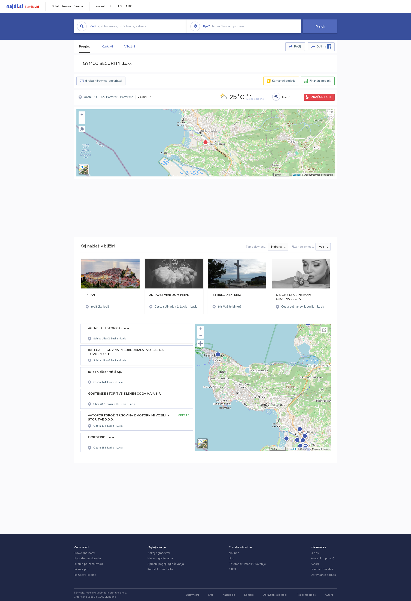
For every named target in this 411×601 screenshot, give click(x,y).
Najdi (320, 26)
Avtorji (315, 564)
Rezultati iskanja (85, 575)
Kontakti (107, 46)
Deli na (322, 46)
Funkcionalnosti (84, 553)
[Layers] (83, 169)
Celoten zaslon (331, 113)
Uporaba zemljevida (87, 558)
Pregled (84, 46)
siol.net (100, 6)
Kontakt (248, 595)
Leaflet (296, 174)
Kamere (286, 97)
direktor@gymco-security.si (103, 81)
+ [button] (81, 114)
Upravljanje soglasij (324, 575)
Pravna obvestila (322, 569)
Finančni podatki (320, 81)
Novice (66, 6)
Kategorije (229, 595)
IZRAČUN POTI (320, 97)
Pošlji (297, 46)
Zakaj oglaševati (158, 553)
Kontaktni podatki (283, 81)
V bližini (129, 46)
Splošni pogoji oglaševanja (165, 564)
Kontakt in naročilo (160, 569)
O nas (315, 553)
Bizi (111, 6)
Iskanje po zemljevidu (88, 564)
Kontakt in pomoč (322, 558)
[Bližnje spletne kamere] (276, 97)
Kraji (210, 595)
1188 (129, 6)
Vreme (78, 6)
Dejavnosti (192, 595)
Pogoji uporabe (306, 595)
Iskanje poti (81, 569)
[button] (82, 129)
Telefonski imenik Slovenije (247, 564)
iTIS (119, 6)
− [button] (81, 121)
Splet (55, 6)
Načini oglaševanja (160, 558)
